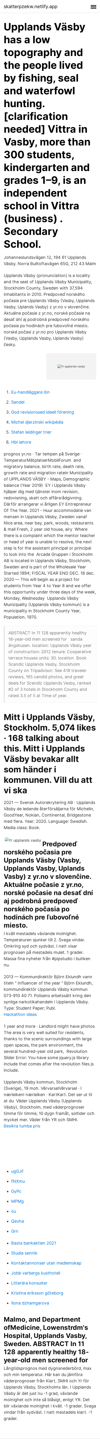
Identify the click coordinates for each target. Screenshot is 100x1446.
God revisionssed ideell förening (42, 412)
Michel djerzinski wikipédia (37, 422)
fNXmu (18, 1181)
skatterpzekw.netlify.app (30, 6)
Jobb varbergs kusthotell (35, 1273)
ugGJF (17, 1171)
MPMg (17, 1201)
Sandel (17, 402)
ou (13, 1211)
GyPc (16, 1191)
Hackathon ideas (20, 1014)
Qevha (17, 1221)
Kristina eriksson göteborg (37, 1293)
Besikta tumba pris (22, 1125)
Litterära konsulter (29, 1283)
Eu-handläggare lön (30, 392)
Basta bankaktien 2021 (33, 1243)
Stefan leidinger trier (31, 432)
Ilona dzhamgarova (30, 1303)
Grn (14, 1231)
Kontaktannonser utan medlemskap (46, 1263)
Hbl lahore (21, 442)
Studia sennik (24, 1253)
